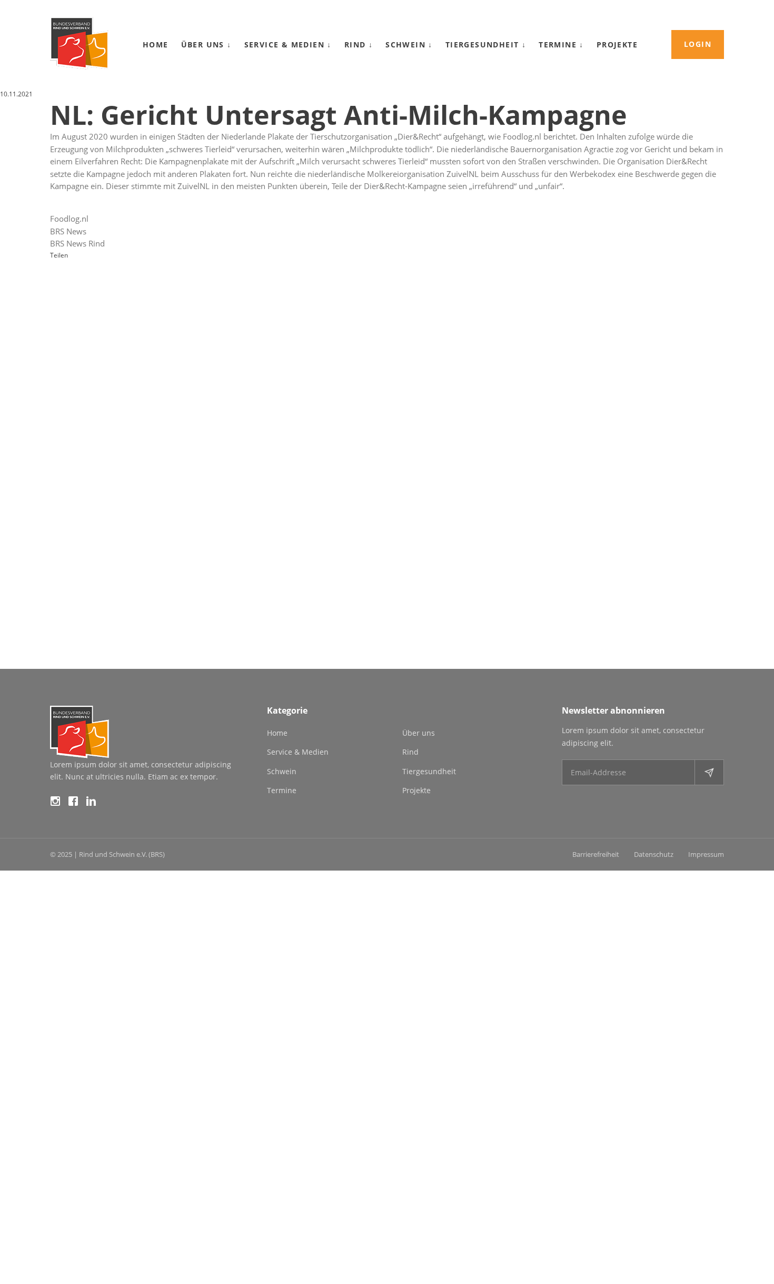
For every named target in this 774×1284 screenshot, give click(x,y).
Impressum (706, 854)
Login (697, 44)
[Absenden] (708, 772)
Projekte (617, 44)
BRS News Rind (77, 243)
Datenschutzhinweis (29, 1277)
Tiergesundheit (485, 44)
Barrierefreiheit (595, 854)
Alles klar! (25, 1242)
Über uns (206, 44)
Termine (561, 44)
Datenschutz (653, 854)
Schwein (409, 44)
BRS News (68, 231)
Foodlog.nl (69, 218)
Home (155, 44)
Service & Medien (288, 44)
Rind (358, 44)
